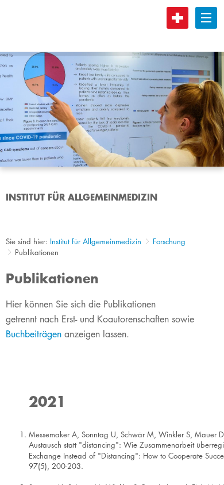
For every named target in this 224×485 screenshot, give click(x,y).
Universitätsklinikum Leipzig (114, 26)
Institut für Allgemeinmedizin (95, 241)
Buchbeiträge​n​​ (33, 334)
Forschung (169, 241)
